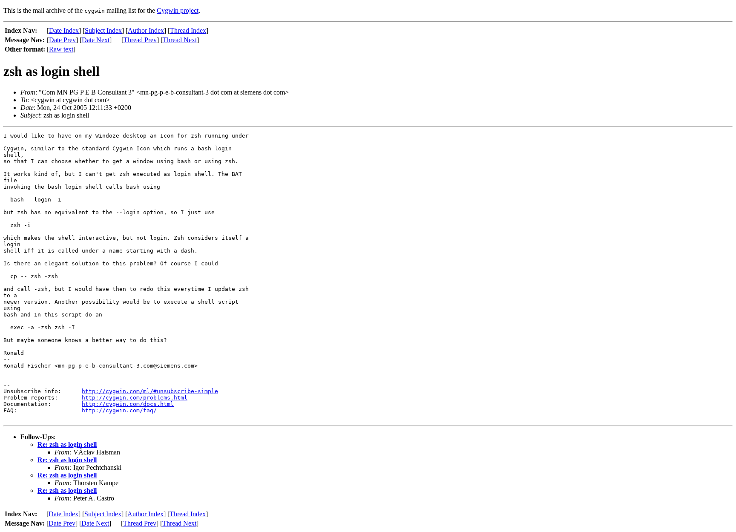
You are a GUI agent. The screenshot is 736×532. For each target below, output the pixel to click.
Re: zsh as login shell (67, 444)
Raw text (61, 49)
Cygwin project (177, 10)
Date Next (95, 39)
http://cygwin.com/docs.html (128, 404)
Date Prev (62, 39)
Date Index (64, 30)
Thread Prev (140, 39)
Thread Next (180, 39)
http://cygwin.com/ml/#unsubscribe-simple (150, 391)
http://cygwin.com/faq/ (119, 410)
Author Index (146, 30)
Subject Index (103, 30)
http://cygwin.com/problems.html (134, 397)
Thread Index (188, 30)
